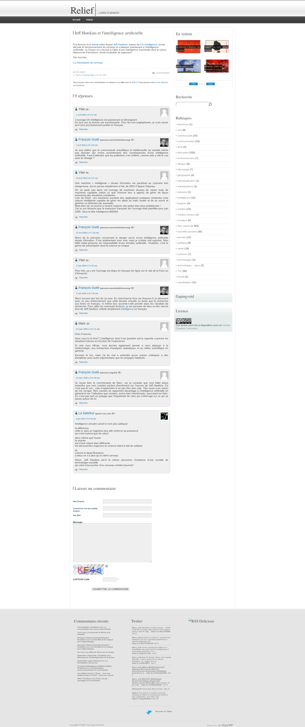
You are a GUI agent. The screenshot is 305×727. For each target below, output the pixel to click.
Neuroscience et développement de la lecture (95, 657)
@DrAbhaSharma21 (156, 667)
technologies (185, 259)
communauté (185, 135)
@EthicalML (150, 683)
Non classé (80, 72)
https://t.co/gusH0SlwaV (141, 699)
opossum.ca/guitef (108, 373)
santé (181, 248)
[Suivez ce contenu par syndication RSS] (193, 620)
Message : (78, 522)
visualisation (184, 282)
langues (182, 203)
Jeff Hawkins (120, 44)
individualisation (186, 181)
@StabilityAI (161, 671)
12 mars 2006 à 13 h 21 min (88, 329)
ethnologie (183, 169)
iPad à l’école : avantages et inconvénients (92, 680)
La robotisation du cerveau (88, 62)
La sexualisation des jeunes (92, 662)
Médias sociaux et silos (184, 66)
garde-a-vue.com (103, 414)
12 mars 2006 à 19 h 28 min (88, 378)
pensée (182, 237)
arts (180, 130)
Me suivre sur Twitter (164, 711)
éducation (183, 152)
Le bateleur (86, 413)
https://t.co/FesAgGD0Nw (156, 673)
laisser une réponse (159, 82)
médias (182, 209)
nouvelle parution (187, 231)
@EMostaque (156, 679)
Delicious (206, 620)
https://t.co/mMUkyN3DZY (151, 685)
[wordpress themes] (225, 725)
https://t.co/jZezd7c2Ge (141, 653)
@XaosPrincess (138, 671)
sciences (182, 254)
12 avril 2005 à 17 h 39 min (87, 233)
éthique (182, 164)
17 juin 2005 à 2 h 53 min (86, 266)
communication (186, 141)
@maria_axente (138, 683)
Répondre (83, 129)
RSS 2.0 (135, 82)
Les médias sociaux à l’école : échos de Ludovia (95, 674)
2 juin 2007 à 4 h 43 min (86, 419)
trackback (80, 85)
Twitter (136, 620)
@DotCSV (155, 669)
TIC (180, 271)
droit (180, 147)
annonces (183, 124)
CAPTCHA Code (81, 579)
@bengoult (136, 689)
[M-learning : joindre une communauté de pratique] (216, 72)
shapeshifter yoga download (88, 661)
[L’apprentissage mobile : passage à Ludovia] (216, 53)
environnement (186, 158)
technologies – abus (189, 265)
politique (182, 243)
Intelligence (127, 309)
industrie (182, 192)
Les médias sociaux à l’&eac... (89, 673)
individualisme (185, 186)
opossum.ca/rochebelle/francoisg (115, 140)
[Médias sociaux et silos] (188, 72)
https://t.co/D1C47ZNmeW (142, 643)
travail (181, 276)
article (95, 44)
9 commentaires (163, 73)
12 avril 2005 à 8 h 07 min (87, 178)
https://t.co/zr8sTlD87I (141, 663)
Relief (82, 10)
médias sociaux (186, 214)
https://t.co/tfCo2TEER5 (160, 631)
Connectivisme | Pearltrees (88, 627)
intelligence (184, 197)
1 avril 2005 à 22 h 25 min (87, 145)
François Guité (88, 75)
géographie (184, 175)
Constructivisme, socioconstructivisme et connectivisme (92, 669)
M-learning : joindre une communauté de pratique (213, 68)
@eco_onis (136, 628)
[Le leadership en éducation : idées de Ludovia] (188, 53)
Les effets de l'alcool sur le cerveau (99, 652)
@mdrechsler (150, 671)
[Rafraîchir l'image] (107, 566)
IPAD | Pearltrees (84, 679)
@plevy (145, 667)
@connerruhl (145, 669)
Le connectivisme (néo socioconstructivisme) (94, 628)
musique (182, 220)
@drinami (136, 669)
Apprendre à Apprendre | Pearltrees (91, 655)
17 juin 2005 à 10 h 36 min (87, 293)
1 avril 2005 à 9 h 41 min (86, 115)
